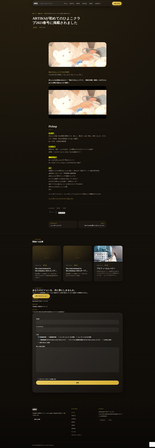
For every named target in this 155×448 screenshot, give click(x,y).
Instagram (102, 420)
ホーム (65, 3)
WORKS (73, 428)
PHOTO (72, 3)
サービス (74, 432)
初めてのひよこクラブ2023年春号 (59, 72)
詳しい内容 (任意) (40, 346)
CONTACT (97, 3)
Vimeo (110, 420)
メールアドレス (39, 326)
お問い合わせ (117, 3)
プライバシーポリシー (77, 435)
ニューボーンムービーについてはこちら (61, 198)
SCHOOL (84, 3)
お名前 (37, 319)
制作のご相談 (37, 419)
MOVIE (78, 3)
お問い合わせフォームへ (41, 296)
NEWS (91, 3)
